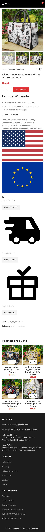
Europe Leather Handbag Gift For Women (12, 369)
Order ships (10, 260)
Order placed (10, 207)
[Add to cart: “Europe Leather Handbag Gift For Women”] (10, 362)
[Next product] (42, 69)
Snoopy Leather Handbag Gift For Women (33, 403)
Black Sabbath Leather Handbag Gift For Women (12, 403)
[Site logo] (22, 3)
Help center (6, 462)
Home (4, 69)
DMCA (5, 484)
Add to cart (21, 90)
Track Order (7, 475)
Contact (5, 480)
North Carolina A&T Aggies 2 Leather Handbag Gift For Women (33, 371)
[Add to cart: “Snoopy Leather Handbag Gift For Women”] (31, 396)
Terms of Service (9, 505)
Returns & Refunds (10, 471)
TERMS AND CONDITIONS (13, 514)
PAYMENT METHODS (11, 518)
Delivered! (9, 312)
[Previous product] (37, 69)
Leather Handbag (16, 69)
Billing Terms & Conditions (12, 509)
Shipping (5, 466)
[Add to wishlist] (14, 362)
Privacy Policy (8, 500)
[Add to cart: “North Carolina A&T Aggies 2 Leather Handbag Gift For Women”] (31, 362)
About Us (6, 496)
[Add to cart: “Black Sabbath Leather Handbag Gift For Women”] (10, 396)
